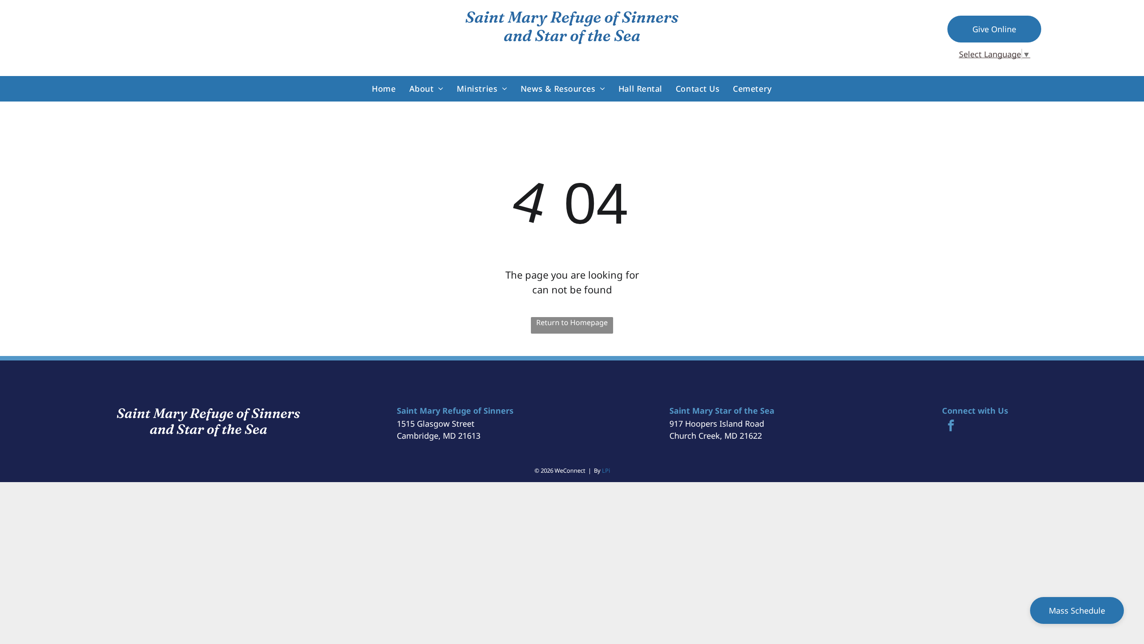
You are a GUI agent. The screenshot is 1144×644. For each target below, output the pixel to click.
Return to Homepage (572, 322)
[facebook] (951, 427)
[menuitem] (383, 89)
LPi (606, 470)
